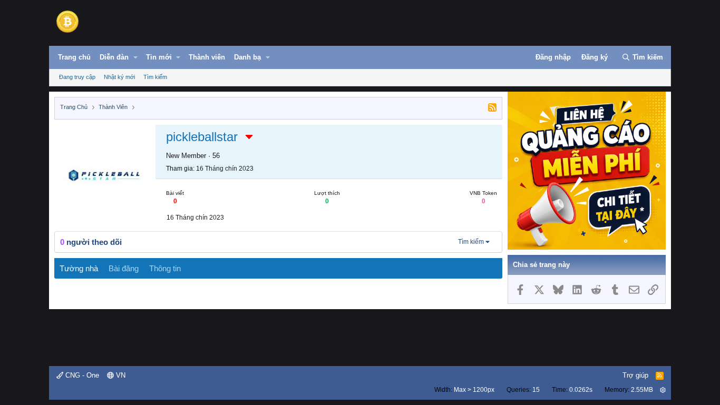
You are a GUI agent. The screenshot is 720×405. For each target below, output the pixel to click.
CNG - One (81, 375)
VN (119, 375)
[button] (135, 57)
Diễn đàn (114, 57)
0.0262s (580, 389)
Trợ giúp (635, 375)
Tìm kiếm (155, 77)
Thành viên (207, 57)
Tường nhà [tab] (79, 268)
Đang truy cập (77, 77)
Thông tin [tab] (165, 268)
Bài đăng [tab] (124, 268)
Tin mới (159, 57)
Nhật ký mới (119, 77)
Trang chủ (74, 57)
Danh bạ (247, 57)
